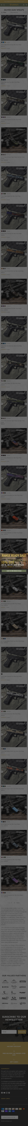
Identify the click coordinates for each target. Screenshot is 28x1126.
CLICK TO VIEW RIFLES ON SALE (14, 570)
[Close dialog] (27, 553)
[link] (14, 561)
